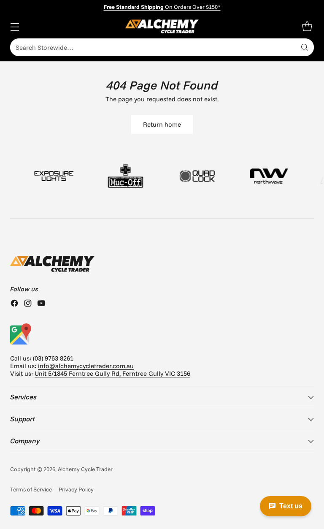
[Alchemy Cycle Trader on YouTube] (41, 304)
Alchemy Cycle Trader (85, 469)
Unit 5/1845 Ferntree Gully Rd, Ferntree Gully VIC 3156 (112, 373)
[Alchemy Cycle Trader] (162, 26)
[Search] (304, 47)
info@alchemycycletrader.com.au (86, 366)
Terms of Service (31, 489)
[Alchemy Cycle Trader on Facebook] (14, 304)
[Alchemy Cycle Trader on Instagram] (28, 304)
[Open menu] (14, 26)
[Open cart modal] (307, 26)
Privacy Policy (76, 489)
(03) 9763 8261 (53, 358)
